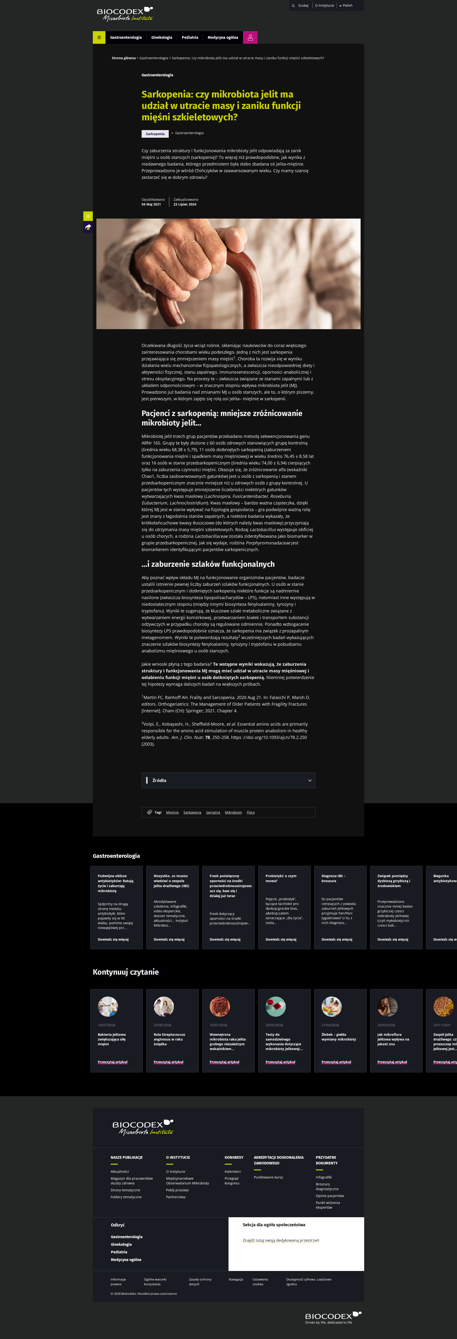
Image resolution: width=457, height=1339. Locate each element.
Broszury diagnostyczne (327, 1186)
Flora (251, 812)
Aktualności (120, 1171)
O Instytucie (324, 5)
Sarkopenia (155, 134)
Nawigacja (236, 1279)
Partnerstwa (175, 1197)
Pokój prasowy (177, 1190)
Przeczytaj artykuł (112, 1062)
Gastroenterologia (126, 37)
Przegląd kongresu (232, 1180)
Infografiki (324, 1177)
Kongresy (234, 1157)
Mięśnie (172, 812)
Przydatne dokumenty (327, 1160)
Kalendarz (233, 1171)
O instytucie (178, 1157)
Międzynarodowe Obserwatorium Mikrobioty (187, 1180)
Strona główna (124, 58)
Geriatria (213, 812)
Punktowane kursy (268, 1177)
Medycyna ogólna (223, 37)
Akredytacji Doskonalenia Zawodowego (278, 1160)
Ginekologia (161, 37)
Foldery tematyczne (126, 1197)
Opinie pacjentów (330, 1195)
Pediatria (190, 37)
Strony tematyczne (125, 1190)
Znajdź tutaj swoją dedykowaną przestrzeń (281, 1240)
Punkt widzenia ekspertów (328, 1205)
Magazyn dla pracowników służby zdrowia (132, 1180)
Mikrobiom (233, 812)
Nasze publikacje (127, 1157)
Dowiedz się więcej (113, 939)
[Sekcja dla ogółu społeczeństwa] (250, 37)
